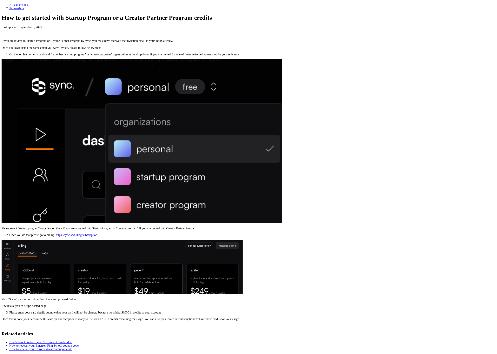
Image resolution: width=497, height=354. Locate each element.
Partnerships (16, 8)
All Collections (18, 4)
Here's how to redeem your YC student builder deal (40, 342)
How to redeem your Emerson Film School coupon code (44, 345)
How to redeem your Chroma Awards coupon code (40, 349)
